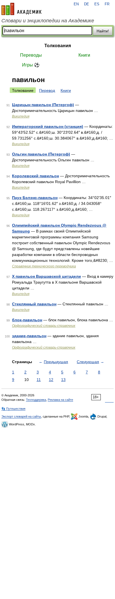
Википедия (20, 116)
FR (107, 4)
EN (76, 4)
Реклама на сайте (60, 399)
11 (39, 379)
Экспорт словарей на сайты (21, 416)
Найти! (103, 31)
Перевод (47, 90)
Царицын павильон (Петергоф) (43, 104)
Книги (84, 55)
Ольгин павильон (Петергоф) (41, 154)
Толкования (57, 45)
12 (51, 379)
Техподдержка (36, 399)
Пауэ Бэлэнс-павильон (35, 197)
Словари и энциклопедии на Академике (47, 20)
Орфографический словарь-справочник (43, 326)
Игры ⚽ (31, 65)
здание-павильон (29, 336)
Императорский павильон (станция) (47, 126)
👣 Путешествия (13, 408)
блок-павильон (27, 320)
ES (96, 4)
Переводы (31, 55)
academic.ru (21, 9)
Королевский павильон (35, 176)
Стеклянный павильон (34, 304)
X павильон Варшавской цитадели (46, 276)
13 (63, 379)
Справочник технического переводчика (44, 266)
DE (86, 4)
